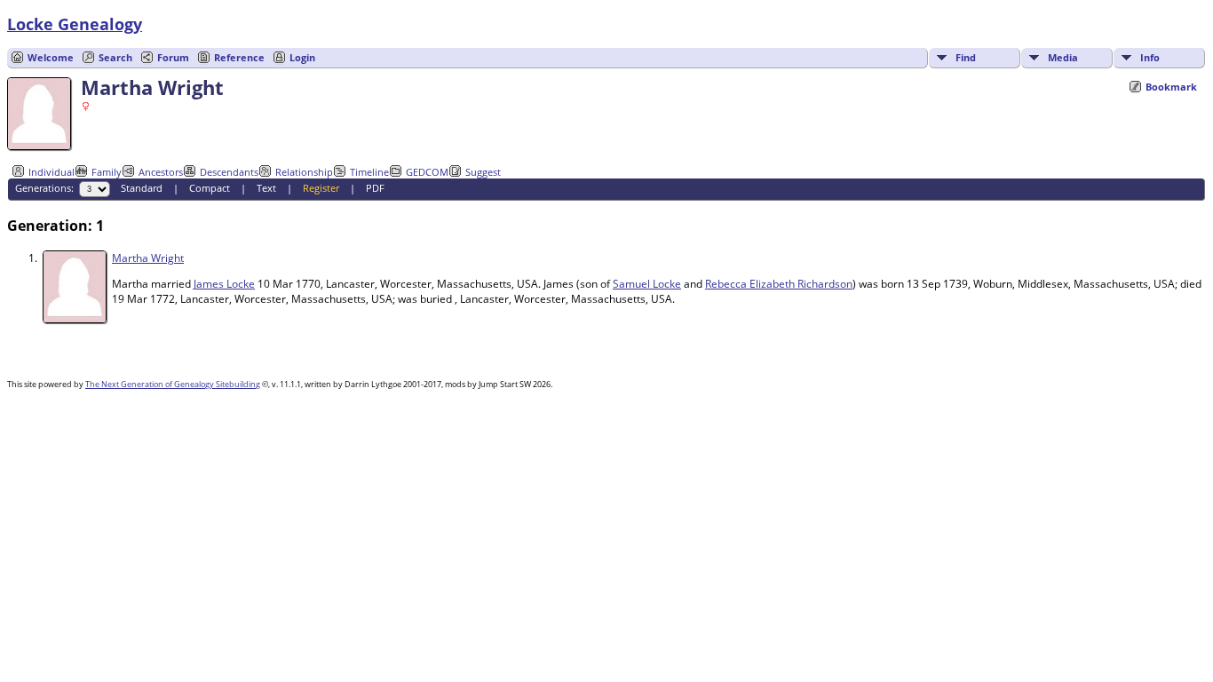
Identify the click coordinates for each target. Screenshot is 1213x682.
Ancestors (161, 171)
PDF (375, 187)
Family (106, 171)
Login (302, 57)
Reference (239, 57)
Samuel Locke (647, 283)
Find (965, 57)
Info (1150, 57)
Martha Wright (148, 258)
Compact (209, 187)
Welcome (51, 57)
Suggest (483, 171)
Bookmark (1171, 86)
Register (321, 187)
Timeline (369, 171)
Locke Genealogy (74, 24)
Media (1063, 57)
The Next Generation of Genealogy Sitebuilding (172, 384)
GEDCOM (427, 171)
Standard (142, 187)
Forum (173, 57)
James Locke (224, 283)
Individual (51, 171)
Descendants (229, 171)
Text (266, 187)
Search (115, 57)
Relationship (304, 171)
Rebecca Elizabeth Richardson (778, 283)
